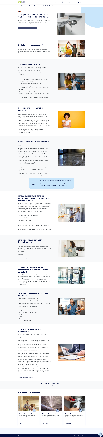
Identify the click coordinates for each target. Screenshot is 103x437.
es (74, 435)
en (73, 435)
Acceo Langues (34, 435)
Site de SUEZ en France (27, 435)
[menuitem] (29, 3)
